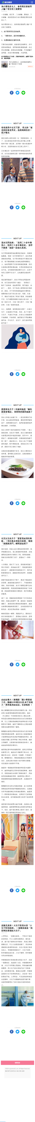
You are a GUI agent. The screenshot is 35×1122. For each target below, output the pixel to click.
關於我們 (7, 1071)
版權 (23, 1071)
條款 (18, 1071)
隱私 (20, 1071)
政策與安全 (13, 1071)
